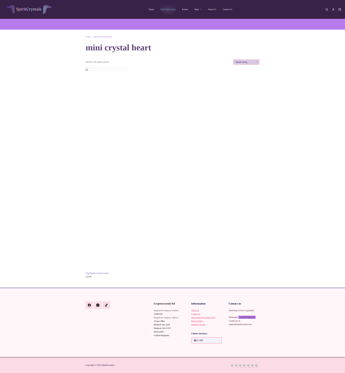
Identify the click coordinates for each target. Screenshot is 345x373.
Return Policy (197, 321)
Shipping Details (198, 324)
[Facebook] (89, 305)
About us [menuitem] (212, 9)
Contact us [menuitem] (227, 9)
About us (195, 310)
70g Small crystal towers (97, 273)
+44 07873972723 (247, 317)
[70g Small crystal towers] (106, 169)
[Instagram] (97, 305)
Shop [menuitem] (196, 9)
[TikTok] (106, 305)
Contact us (195, 314)
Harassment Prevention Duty (203, 317)
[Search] (327, 9)
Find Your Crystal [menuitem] (168, 9)
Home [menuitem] (151, 9)
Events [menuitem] (185, 9)
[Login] (333, 9)
